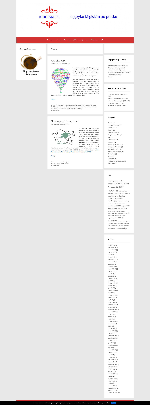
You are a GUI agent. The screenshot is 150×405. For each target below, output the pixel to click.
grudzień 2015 (112, 359)
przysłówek (123, 215)
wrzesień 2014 (112, 366)
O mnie (59, 40)
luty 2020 (110, 273)
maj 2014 (110, 376)
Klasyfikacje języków (114, 135)
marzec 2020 (111, 271)
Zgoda (113, 403)
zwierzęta (119, 228)
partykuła (118, 211)
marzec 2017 (111, 324)
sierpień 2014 (111, 369)
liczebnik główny (112, 205)
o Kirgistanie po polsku (88, 106)
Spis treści (67, 40)
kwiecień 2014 (112, 378)
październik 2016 (112, 335)
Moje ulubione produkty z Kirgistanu (118, 65)
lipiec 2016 (111, 343)
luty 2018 (110, 300)
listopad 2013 (111, 390)
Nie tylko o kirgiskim (113, 149)
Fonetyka (110, 123)
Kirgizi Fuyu (120, 198)
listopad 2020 (111, 262)
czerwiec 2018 (112, 290)
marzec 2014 (111, 381)
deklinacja (118, 191)
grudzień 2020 (112, 259)
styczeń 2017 (111, 328)
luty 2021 (110, 254)
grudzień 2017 (112, 304)
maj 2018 (110, 292)
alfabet (54, 106)
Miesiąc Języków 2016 (114, 144)
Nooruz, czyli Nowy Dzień (65, 121)
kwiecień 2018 (112, 295)
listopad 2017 (111, 307)
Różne (110, 156)
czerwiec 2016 (112, 345)
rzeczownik (112, 221)
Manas (67, 106)
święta (55, 108)
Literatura (78, 105)
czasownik (118, 183)
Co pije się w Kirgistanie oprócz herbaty (119, 72)
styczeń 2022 (111, 245)
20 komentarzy (56, 110)
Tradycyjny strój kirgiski (114, 74)
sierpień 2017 (111, 314)
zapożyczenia (111, 228)
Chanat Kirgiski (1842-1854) (120, 98)
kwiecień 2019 (112, 283)
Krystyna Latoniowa (118, 203)
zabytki (121, 223)
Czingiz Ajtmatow (61, 106)
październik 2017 (112, 309)
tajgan (68, 108)
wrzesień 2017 (112, 312)
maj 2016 (110, 347)
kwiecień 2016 (112, 350)
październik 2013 (112, 393)
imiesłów (127, 193)
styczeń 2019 (111, 285)
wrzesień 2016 (112, 338)
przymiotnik (116, 215)
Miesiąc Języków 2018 (114, 147)
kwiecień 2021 (112, 250)
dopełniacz (124, 191)
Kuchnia (110, 137)
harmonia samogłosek (119, 193)
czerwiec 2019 (112, 278)
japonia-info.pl (112, 105)
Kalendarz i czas (57, 162)
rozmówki (119, 218)
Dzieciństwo (111, 193)
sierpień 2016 (111, 340)
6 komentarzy (56, 165)
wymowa (117, 223)
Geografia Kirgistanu (58, 105)
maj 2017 (110, 319)
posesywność (126, 213)
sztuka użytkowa (62, 108)
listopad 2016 (111, 333)
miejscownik (124, 205)
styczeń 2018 (111, 302)
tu (85, 91)
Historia (65, 105)
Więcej (53, 99)
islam (109, 196)
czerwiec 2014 (112, 374)
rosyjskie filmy (111, 218)
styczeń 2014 (111, 386)
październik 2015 (112, 364)
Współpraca (94, 40)
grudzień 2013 (112, 388)
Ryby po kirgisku (119, 103)
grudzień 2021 (112, 247)
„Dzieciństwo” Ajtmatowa (81, 40)
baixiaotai (110, 101)
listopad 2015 (111, 362)
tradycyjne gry (74, 108)
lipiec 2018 (111, 288)
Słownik (49, 40)
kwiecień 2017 (112, 321)
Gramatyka (111, 127)
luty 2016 (110, 354)
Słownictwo (111, 158)
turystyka (80, 108)
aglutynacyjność (112, 181)
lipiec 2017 (111, 316)
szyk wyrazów (121, 221)
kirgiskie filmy (112, 198)
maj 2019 (110, 281)
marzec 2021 (111, 252)
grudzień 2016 (112, 331)
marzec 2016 (111, 352)
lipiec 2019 (111, 276)
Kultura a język (72, 105)
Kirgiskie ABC (58, 60)
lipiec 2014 (111, 371)
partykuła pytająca (117, 213)
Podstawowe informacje (114, 151)
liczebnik (126, 203)
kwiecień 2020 (112, 269)
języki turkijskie (56, 163)
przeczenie (110, 215)
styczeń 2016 (111, 357)
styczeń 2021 (111, 257)
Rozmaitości (111, 154)
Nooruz (80, 106)
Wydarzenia (111, 163)
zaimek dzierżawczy (113, 225)
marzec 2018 (111, 297)
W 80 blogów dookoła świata (89, 105)
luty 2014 (110, 383)
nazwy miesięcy (74, 106)
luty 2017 (110, 326)
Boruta (110, 98)
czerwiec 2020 (112, 266)
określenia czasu (112, 211)
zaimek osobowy (124, 225)
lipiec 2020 (111, 264)
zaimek (126, 223)
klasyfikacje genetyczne (115, 201)
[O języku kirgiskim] (75, 18)
